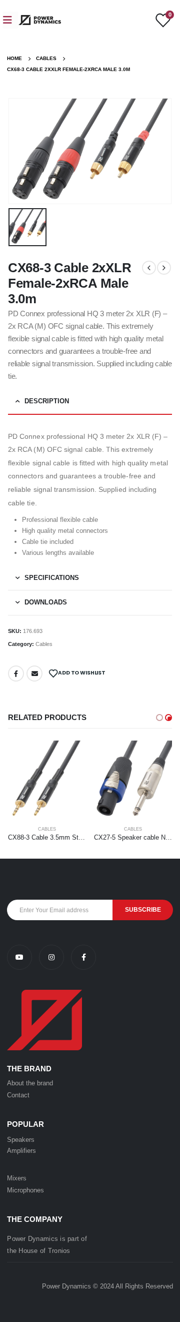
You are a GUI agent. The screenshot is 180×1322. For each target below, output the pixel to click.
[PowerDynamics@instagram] (55, 957)
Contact (18, 1095)
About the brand (30, 1083)
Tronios (59, 1250)
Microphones (25, 1190)
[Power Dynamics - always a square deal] (39, 20)
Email (34, 674)
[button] (159, 718)
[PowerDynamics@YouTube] (23, 957)
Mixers (16, 1178)
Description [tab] (46, 401)
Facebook (16, 674)
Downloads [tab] (45, 602)
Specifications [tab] (51, 577)
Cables (44, 644)
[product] (47, 780)
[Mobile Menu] (10, 20)
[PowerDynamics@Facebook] (83, 957)
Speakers (20, 1139)
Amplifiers (21, 1150)
